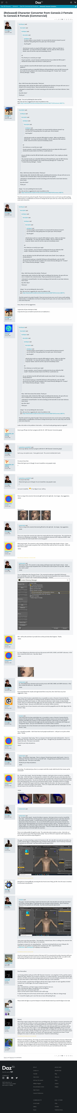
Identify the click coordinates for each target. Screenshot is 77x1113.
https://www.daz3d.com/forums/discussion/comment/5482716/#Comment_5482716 (42, 103)
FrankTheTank (8, 963)
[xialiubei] (9, 843)
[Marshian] (9, 885)
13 (68, 19)
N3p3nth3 (7, 333)
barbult (7, 1047)
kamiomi (7, 705)
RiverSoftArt (23, 28)
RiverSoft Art (8, 30)
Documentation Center (38, 1086)
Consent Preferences (38, 1093)
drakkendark (8, 503)
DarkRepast (21, 24)
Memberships (58, 1070)
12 (66, 19)
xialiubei (7, 848)
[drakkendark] (9, 499)
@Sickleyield (30, 947)
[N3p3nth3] (9, 328)
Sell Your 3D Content (38, 1080)
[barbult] (9, 1043)
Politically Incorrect (7, 979)
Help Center (36, 1077)
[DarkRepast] (9, 111)
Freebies (57, 1106)
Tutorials (35, 1073)
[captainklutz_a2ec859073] (9, 431)
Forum (34, 1110)
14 (70, 19)
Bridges (56, 1086)
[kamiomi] (9, 701)
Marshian (7, 889)
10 (62, 19)
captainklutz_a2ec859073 (25, 447)
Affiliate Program (37, 1083)
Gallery (34, 1106)
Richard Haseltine (7, 1009)
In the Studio (36, 1103)
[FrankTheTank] (9, 958)
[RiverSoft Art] (9, 25)
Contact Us (35, 1070)
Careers (57, 1083)
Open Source (36, 1090)
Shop (56, 1103)
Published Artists (59, 1110)
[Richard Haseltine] (9, 1004)
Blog (56, 1073)
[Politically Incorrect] (9, 974)
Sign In (6, 1057)
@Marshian (22, 947)
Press (56, 1080)
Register (11, 1057)
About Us (57, 1077)
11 (64, 19)
